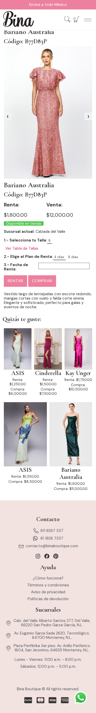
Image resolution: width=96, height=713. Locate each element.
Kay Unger (78, 373)
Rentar (15, 280)
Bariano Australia (70, 473)
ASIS (17, 373)
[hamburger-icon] (87, 19)
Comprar (42, 280)
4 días (59, 257)
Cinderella (48, 373)
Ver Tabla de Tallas (21, 248)
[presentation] (8, 116)
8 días (73, 257)
